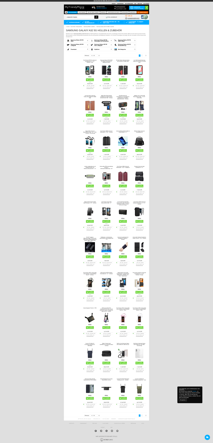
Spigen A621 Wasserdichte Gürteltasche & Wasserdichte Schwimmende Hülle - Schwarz (106, 96)
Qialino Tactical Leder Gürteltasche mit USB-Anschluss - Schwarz (106, 344)
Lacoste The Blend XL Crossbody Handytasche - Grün (139, 379)
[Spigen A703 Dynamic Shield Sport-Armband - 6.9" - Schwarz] (90, 216)
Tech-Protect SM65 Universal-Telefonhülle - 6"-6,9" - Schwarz (106, 132)
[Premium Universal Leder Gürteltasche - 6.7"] (139, 181)
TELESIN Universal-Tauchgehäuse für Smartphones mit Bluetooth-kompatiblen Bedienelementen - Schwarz (122, 97)
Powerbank (73, 49)
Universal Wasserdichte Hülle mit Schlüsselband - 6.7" (123, 132)
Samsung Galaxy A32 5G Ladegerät (77, 45)
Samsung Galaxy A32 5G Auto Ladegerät (100, 45)
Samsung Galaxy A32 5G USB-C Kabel (124, 40)
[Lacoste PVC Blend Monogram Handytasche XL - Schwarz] (123, 393)
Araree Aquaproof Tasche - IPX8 (89, 307)
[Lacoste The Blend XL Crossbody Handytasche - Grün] (139, 393)
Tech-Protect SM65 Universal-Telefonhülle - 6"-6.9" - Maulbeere (123, 167)
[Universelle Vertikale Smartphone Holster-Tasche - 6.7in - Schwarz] (139, 251)
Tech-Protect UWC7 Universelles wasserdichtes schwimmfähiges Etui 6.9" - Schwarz (90, 273)
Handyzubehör (82, 12)
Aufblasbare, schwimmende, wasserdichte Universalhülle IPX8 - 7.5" (106, 238)
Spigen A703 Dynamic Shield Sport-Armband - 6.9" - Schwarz (89, 202)
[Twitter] (101, 431)
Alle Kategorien (72, 12)
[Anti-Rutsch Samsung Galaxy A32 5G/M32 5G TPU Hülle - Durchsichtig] (139, 358)
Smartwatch (133, 12)
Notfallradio (125, 12)
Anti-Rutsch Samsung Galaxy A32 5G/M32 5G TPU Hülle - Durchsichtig (139, 344)
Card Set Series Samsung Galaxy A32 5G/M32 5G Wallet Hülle (90, 96)
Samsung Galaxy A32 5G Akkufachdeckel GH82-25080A (90, 379)
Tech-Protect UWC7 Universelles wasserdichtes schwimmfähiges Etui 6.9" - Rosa (123, 309)
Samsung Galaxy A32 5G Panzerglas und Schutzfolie (101, 40)
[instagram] (117, 431)
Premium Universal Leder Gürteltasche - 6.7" (139, 167)
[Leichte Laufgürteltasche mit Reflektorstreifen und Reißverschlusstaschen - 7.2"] (90, 181)
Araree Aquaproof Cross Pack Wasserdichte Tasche (106, 379)
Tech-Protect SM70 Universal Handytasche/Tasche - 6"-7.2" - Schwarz (139, 202)
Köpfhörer (97, 49)
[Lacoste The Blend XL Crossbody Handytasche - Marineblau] (90, 358)
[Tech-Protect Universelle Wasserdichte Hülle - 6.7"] (106, 216)
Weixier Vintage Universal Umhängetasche (139, 132)
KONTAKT (103, 427)
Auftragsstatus (120, 7)
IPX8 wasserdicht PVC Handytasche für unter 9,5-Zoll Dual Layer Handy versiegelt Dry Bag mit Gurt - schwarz (106, 309)
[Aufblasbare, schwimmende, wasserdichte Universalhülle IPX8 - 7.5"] (106, 251)
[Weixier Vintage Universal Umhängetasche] (139, 145)
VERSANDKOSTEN (89, 88)
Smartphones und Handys (113, 12)
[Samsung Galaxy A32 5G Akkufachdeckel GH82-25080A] (90, 393)
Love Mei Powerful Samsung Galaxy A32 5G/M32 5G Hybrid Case (139, 61)
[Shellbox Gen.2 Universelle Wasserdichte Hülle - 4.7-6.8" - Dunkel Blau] (139, 110)
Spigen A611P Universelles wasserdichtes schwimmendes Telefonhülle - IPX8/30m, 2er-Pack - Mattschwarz (123, 274)
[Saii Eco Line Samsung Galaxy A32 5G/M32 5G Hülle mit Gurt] (123, 358)
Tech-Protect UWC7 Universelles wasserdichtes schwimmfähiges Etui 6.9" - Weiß (139, 309)
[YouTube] (112, 431)
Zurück (68, 26)
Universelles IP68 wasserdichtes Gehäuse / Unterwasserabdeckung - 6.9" (106, 167)
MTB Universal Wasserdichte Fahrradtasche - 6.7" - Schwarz (106, 273)
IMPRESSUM (133, 423)
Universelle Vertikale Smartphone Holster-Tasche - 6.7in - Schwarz (139, 238)
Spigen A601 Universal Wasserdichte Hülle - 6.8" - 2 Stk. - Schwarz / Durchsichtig (90, 132)
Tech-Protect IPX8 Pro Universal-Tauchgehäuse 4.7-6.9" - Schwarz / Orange (139, 273)
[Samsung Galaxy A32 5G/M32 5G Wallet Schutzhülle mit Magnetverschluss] (106, 74)
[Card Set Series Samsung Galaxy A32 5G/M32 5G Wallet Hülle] (90, 110)
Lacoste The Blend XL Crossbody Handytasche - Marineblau (90, 344)
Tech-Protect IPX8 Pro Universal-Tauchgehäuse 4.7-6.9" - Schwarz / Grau (90, 61)
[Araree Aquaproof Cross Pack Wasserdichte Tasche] (106, 393)
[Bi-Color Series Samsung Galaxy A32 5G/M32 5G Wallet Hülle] (123, 74)
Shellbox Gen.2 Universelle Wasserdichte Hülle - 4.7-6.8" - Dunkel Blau (139, 96)
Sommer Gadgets (143, 12)
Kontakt (114, 3)
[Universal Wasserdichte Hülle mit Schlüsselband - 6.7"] (123, 145)
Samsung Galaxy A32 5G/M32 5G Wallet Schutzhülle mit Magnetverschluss (106, 61)
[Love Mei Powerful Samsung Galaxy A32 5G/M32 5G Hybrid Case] (139, 74)
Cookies (194, 391)
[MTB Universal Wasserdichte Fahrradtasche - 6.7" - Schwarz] (106, 287)
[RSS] (107, 431)
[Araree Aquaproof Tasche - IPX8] (90, 322)
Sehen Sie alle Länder (119, 423)
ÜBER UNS (140, 3)
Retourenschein (129, 3)
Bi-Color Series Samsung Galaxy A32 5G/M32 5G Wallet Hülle (123, 61)
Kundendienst (120, 3)
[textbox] (82, 17)
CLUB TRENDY (146, 3)
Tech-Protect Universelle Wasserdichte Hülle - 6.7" (106, 202)
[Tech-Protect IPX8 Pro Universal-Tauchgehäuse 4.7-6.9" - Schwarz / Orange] (139, 287)
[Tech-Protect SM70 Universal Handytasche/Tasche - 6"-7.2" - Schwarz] (139, 216)
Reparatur (103, 12)
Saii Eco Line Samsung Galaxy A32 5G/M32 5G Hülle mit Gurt (123, 344)
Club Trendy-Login (121, 8)
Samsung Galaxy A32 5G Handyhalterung (124, 45)
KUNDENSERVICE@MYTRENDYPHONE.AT (126, 418)
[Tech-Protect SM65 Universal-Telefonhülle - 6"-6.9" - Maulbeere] (123, 181)
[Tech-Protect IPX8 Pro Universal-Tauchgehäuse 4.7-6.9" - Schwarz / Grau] (90, 74)
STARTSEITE (71, 423)
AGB (135, 3)
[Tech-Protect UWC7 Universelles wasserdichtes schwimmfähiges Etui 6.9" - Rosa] (123, 322)
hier (118, 0)
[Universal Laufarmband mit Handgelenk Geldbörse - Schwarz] (123, 251)
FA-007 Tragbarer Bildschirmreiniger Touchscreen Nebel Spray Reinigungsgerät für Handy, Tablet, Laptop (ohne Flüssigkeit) (90, 239)
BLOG (143, 423)
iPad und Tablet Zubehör (93, 12)
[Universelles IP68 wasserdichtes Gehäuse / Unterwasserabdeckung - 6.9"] (106, 181)
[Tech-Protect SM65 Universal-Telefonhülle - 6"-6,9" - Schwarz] (106, 145)
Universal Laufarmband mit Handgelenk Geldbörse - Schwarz (122, 238)
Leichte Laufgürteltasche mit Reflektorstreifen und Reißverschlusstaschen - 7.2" (90, 167)
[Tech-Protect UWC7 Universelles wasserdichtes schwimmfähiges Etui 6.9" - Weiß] (139, 322)
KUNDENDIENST (83, 423)
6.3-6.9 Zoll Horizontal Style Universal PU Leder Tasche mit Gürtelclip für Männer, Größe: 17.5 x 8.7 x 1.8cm (123, 203)
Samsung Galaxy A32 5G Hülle (77, 40)
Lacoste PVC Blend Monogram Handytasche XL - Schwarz (123, 379)
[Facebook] (96, 431)
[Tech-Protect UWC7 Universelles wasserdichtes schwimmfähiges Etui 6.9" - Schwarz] (90, 287)
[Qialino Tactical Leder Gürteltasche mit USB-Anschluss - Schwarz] (106, 358)
